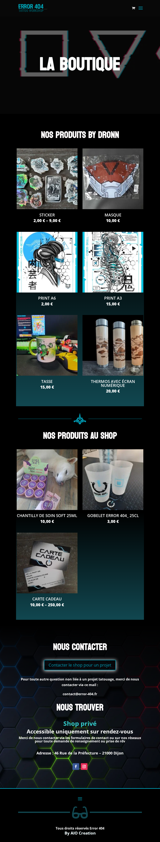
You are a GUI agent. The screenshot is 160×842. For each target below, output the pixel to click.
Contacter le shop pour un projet (80, 665)
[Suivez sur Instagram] (84, 766)
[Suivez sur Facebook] (75, 766)
